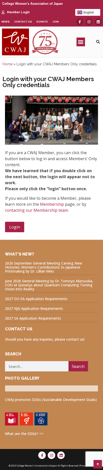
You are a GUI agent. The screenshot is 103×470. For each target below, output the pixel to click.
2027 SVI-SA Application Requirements (36, 298)
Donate (42, 21)
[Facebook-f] (79, 21)
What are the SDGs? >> (24, 433)
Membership (52, 204)
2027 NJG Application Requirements (34, 308)
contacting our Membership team (36, 210)
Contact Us (23, 21)
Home (7, 64)
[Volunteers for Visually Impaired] (51, 388)
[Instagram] (89, 21)
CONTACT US (18, 329)
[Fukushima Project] (51, 390)
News (6, 21)
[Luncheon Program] (51, 386)
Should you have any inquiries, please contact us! (44, 339)
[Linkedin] (98, 21)
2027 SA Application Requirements (33, 318)
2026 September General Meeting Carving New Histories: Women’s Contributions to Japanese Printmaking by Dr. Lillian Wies (43, 267)
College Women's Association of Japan (32, 4)
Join (55, 21)
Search (78, 366)
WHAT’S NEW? (19, 254)
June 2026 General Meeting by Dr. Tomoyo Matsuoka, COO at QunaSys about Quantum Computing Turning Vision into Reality (49, 285)
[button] (80, 42)
